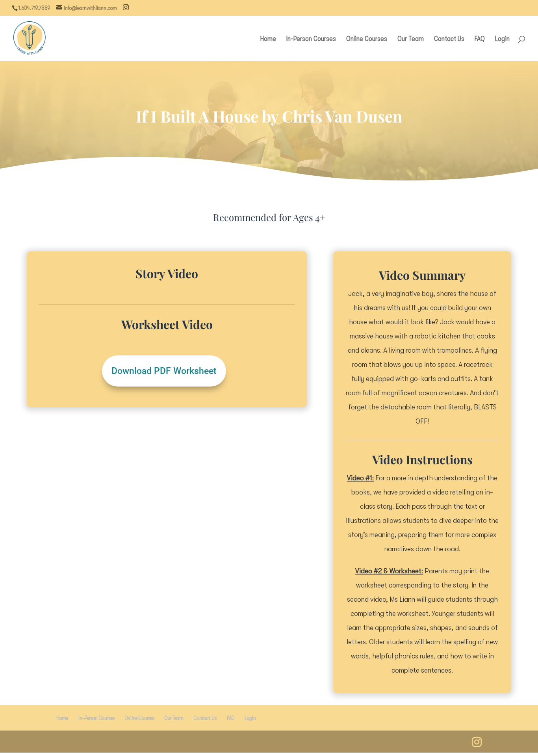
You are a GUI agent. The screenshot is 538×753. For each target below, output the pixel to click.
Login (502, 39)
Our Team (410, 39)
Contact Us (449, 39)
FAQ (480, 39)
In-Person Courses (311, 39)
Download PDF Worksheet (164, 371)
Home (268, 39)
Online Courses (366, 39)
